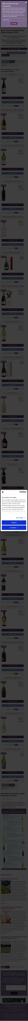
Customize (13, 527)
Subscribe (14, 23)
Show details (19, 517)
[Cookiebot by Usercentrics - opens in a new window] (19, 492)
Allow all (14, 522)
